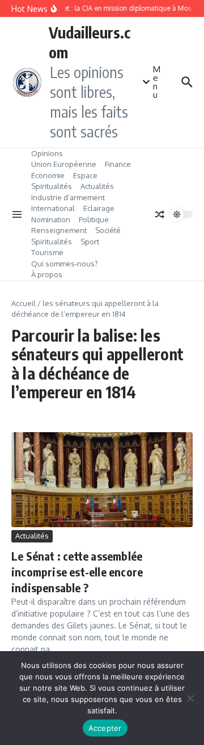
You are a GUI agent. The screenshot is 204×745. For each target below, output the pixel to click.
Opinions (47, 153)
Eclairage (98, 208)
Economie (48, 175)
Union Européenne (63, 164)
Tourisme (47, 252)
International (53, 208)
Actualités (97, 186)
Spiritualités (51, 186)
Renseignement (59, 230)
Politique (94, 219)
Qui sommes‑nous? (64, 263)
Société (108, 230)
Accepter (105, 728)
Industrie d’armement (68, 197)
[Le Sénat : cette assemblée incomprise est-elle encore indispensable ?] (102, 479)
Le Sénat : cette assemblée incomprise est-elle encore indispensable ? (77, 572)
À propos (46, 274)
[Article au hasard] (159, 214)
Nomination (50, 219)
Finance (118, 164)
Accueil (23, 303)
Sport (89, 241)
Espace (85, 175)
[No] (190, 698)
